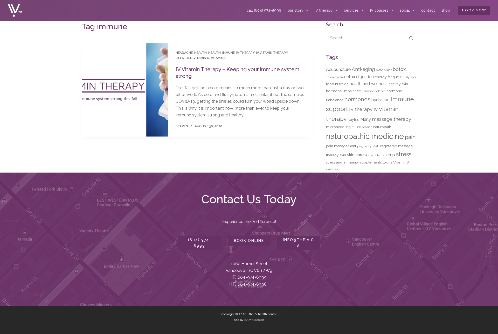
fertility (405, 77)
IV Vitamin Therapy (272, 53)
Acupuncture (338, 69)
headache (184, 53)
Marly (365, 119)
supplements (371, 162)
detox (349, 76)
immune (228, 53)
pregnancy (364, 146)
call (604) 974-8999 (264, 10)
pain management (341, 146)
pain (410, 137)
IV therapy (324, 10)
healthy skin (398, 84)
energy (381, 77)
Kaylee (353, 119)
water (330, 169)
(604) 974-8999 (199, 243)
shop (445, 10)
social (405, 10)
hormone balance (373, 91)
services (351, 10)
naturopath (382, 127)
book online (249, 241)
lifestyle (184, 58)
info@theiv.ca (298, 243)
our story (295, 10)
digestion (365, 76)
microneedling (338, 127)
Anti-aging (363, 69)
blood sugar (384, 69)
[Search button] (411, 38)
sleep (390, 154)
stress (403, 154)
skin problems (374, 155)
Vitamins (218, 58)
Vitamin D (201, 58)
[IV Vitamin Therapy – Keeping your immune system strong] (125, 90)
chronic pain (334, 77)
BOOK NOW (474, 10)
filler (413, 77)
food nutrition (337, 84)
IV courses (379, 10)
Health (214, 53)
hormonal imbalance (343, 91)
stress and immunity (342, 162)
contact (428, 10)
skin (343, 155)
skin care (355, 154)
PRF (376, 146)
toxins (387, 162)
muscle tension (362, 127)
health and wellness (369, 83)
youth (338, 169)
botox (399, 69)
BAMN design (254, 320)
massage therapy (391, 119)
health (200, 53)
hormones (357, 99)
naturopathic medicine (365, 136)
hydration (380, 99)
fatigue (393, 77)
